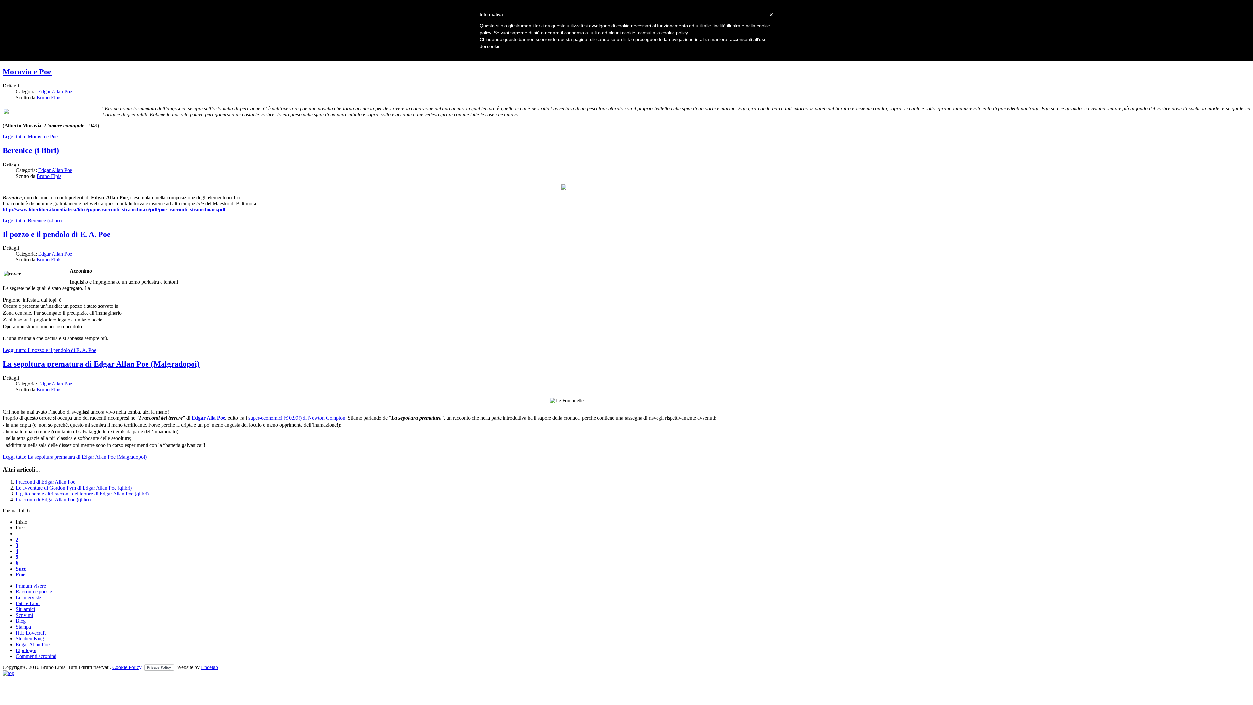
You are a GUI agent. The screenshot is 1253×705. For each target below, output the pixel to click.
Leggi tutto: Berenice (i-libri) (32, 220)
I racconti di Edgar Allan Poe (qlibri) (53, 499)
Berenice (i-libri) (31, 150)
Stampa (23, 627)
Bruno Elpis (49, 97)
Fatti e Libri (28, 603)
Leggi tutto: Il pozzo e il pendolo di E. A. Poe (49, 350)
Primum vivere (31, 585)
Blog (21, 621)
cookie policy (674, 32)
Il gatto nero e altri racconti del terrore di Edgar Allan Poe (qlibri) (82, 493)
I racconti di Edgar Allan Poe (45, 482)
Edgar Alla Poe (208, 418)
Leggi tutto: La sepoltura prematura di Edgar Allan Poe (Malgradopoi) (75, 457)
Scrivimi (24, 615)
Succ (21, 569)
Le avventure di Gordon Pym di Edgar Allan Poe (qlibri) (74, 488)
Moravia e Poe (27, 72)
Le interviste (28, 597)
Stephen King (30, 638)
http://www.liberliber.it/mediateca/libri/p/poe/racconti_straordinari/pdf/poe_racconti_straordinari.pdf (114, 209)
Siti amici (25, 609)
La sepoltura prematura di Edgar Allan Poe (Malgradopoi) (101, 364)
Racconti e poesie (34, 591)
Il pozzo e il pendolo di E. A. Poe (57, 234)
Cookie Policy (126, 667)
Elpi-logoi (26, 650)
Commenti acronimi (36, 656)
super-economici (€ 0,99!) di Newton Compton (296, 418)
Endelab (209, 667)
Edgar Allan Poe (55, 91)
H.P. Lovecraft (31, 632)
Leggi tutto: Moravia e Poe (30, 136)
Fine (20, 574)
